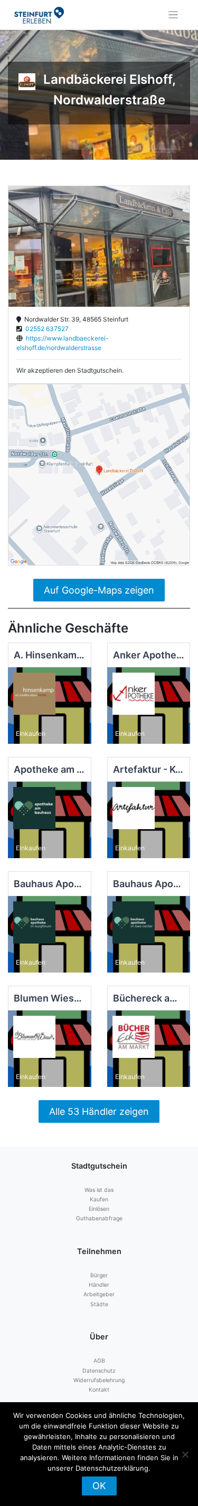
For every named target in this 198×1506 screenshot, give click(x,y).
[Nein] (185, 1454)
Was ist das (99, 1190)
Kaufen (99, 1199)
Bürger (99, 1275)
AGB (99, 1360)
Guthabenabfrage (99, 1218)
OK (99, 1485)
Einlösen (99, 1209)
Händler (99, 1284)
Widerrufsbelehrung (99, 1380)
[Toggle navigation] (173, 15)
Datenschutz (99, 1370)
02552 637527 (45, 329)
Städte (99, 1304)
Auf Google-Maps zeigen (99, 590)
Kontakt (99, 1389)
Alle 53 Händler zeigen (99, 1111)
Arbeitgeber (99, 1294)
